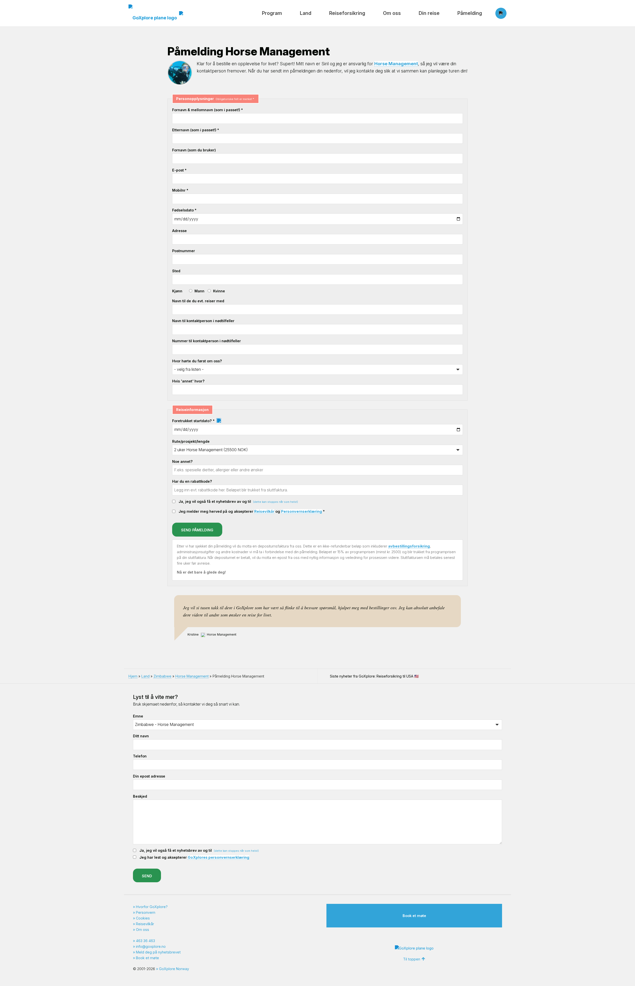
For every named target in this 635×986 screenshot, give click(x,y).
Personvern (145, 912)
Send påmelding (197, 530)
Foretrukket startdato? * (194, 421)
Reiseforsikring (347, 13)
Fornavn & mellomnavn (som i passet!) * (207, 110)
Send (147, 876)
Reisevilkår (264, 511)
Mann (199, 291)
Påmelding (469, 13)
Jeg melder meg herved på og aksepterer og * (252, 511)
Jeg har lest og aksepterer (194, 857)
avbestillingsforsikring (409, 546)
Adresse (179, 231)
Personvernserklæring (301, 511)
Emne (138, 716)
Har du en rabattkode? (192, 481)
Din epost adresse (149, 776)
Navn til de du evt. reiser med (198, 301)
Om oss (392, 13)
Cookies (143, 918)
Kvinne (219, 291)
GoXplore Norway (174, 969)
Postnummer (183, 251)
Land (305, 13)
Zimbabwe (162, 676)
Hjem (132, 676)
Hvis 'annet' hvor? (188, 381)
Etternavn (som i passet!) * (195, 130)
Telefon (140, 756)
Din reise (429, 13)
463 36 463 (145, 941)
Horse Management (396, 63)
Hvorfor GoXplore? (152, 907)
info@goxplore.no (151, 946)
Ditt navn (141, 736)
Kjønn (177, 291)
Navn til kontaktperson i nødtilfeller (203, 321)
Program (272, 13)
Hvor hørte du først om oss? (197, 361)
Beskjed (140, 796)
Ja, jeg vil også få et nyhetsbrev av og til (238, 501)
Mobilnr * (180, 190)
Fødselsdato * (184, 210)
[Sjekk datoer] (219, 421)
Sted (176, 271)
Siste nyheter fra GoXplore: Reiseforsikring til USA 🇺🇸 (374, 676)
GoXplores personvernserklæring (218, 857)
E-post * (179, 170)
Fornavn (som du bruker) (194, 150)
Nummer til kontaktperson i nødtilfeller (206, 341)
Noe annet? (182, 461)
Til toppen (411, 959)
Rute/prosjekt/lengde (191, 441)
